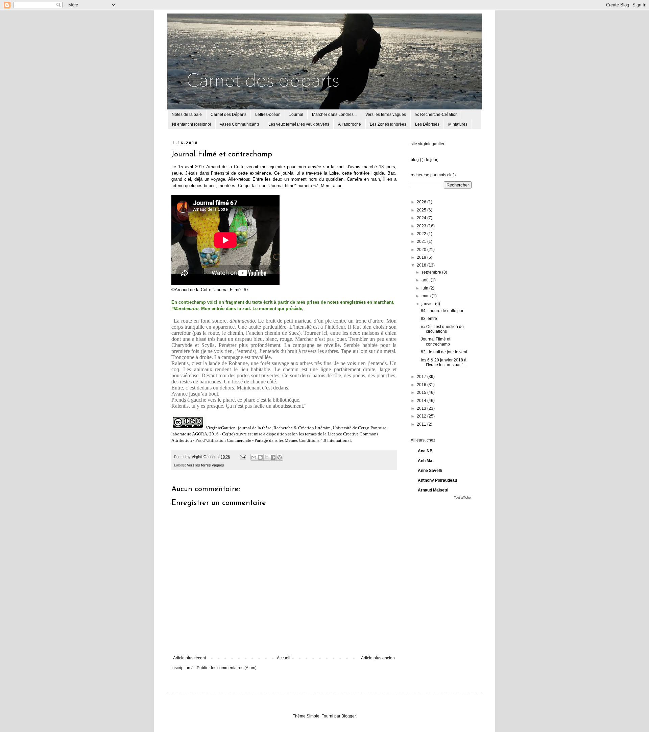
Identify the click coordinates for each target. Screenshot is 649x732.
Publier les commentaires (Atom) (227, 667)
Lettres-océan (268, 114)
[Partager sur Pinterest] (279, 457)
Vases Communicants (240, 124)
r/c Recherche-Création (436, 114)
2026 (422, 202)
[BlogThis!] (260, 457)
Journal (296, 114)
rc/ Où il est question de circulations (442, 329)
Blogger (348, 716)
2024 (422, 218)
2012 (422, 416)
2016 (422, 384)
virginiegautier (431, 144)
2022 (422, 233)
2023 (422, 226)
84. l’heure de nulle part (442, 310)
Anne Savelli (430, 470)
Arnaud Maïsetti (433, 490)
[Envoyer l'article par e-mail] (242, 457)
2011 (422, 424)
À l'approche (349, 124)
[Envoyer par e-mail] (253, 457)
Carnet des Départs (228, 114)
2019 (422, 257)
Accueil (283, 658)
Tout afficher (463, 497)
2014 (422, 400)
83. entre (429, 318)
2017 (422, 376)
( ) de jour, (429, 159)
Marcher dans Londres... (334, 114)
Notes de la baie (187, 114)
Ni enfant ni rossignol (191, 124)
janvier (428, 303)
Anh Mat (426, 460)
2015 (422, 392)
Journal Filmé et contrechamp (435, 341)
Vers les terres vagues (385, 114)
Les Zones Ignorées (388, 124)
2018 (422, 265)
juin (425, 288)
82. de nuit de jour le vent (444, 352)
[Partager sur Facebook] (273, 457)
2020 (422, 249)
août (426, 280)
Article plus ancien (378, 658)
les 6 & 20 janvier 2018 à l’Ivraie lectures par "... (443, 362)
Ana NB (425, 451)
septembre (432, 272)
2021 (422, 241)
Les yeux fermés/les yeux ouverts (298, 124)
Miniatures (457, 124)
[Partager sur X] (266, 457)
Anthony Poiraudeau (437, 480)
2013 (422, 408)
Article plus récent (189, 658)
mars (427, 296)
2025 (422, 210)
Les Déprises (427, 124)
